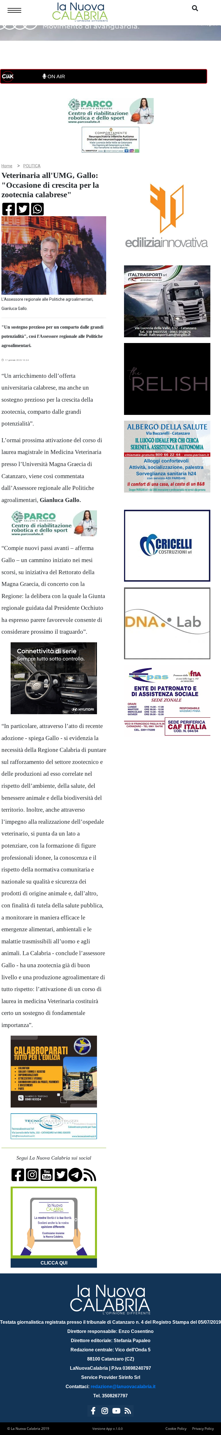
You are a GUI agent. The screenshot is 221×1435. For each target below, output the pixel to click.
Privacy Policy (203, 1428)
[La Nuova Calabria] (80, 11)
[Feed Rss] (128, 1411)
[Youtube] (116, 1411)
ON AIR (55, 76)
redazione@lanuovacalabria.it (123, 1386)
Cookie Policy (175, 1428)
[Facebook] (93, 1411)
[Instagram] (104, 1411)
